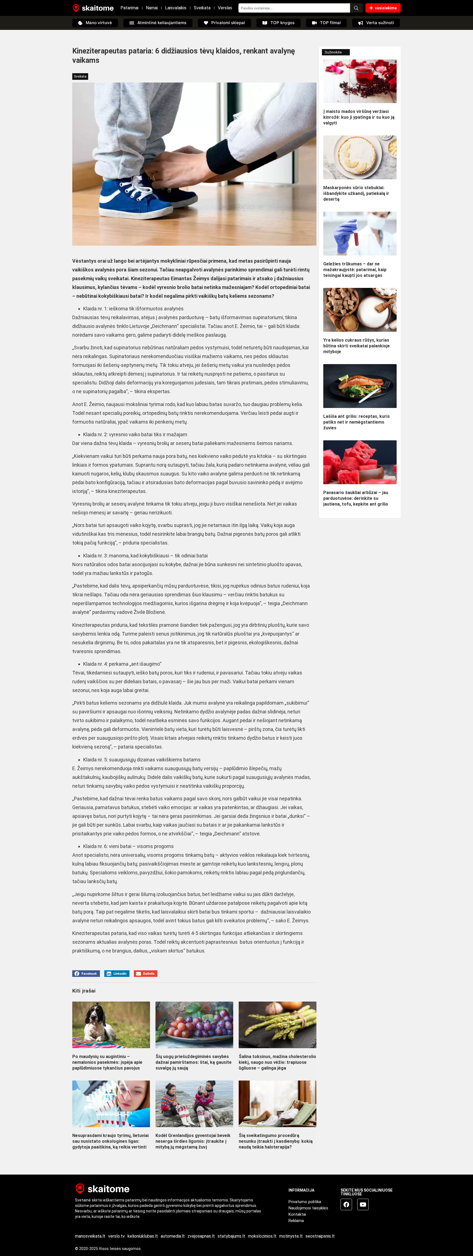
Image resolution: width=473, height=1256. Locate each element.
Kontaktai (297, 1214)
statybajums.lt (231, 1236)
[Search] (356, 8)
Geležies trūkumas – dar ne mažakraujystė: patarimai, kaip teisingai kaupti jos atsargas (355, 269)
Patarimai (129, 7)
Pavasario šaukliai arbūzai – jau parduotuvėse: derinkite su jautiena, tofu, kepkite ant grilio (355, 498)
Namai (152, 7)
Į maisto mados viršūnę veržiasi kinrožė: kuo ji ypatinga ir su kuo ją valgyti (358, 117)
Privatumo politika (305, 1201)
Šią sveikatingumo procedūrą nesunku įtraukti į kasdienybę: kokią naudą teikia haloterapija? (276, 1141)
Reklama (296, 1220)
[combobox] (294, 8)
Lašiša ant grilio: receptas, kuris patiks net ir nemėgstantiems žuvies (356, 422)
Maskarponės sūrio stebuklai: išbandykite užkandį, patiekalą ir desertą (356, 193)
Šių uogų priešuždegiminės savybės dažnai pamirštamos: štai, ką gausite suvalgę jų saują (193, 1062)
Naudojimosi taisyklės (308, 1208)
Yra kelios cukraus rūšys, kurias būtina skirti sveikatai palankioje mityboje (356, 346)
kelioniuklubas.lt (143, 1236)
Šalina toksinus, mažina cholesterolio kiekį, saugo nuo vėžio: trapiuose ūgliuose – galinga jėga (277, 1062)
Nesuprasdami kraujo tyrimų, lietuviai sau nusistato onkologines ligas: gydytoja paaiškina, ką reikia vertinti (110, 1141)
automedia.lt (173, 1236)
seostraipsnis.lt (320, 1236)
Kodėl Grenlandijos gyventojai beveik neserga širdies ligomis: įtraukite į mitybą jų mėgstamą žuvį (192, 1141)
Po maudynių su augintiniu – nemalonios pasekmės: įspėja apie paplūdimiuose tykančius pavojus (107, 1062)
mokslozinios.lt (262, 1236)
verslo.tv (116, 1236)
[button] (86, 973)
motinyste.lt (291, 1236)
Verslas (225, 7)
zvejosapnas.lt (201, 1236)
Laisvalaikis (175, 7)
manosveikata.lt (90, 1236)
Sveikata (202, 7)
